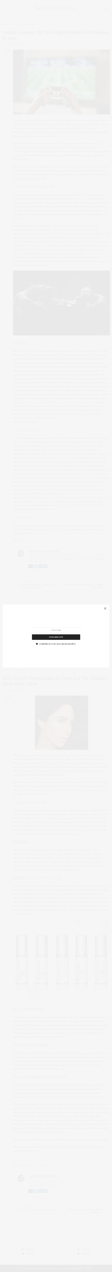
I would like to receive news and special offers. (57, 644)
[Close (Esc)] (105, 608)
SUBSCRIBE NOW (56, 637)
